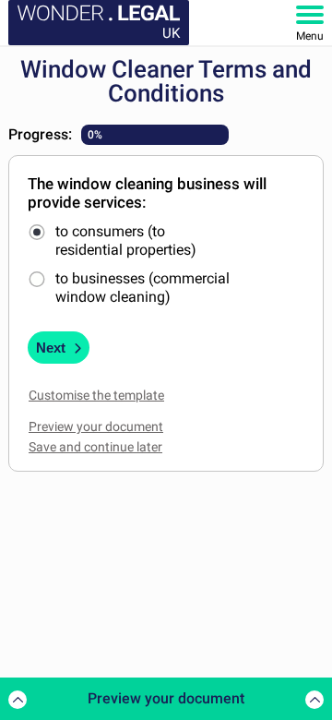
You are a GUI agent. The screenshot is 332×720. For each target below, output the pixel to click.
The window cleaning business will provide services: (147, 192)
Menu (310, 36)
